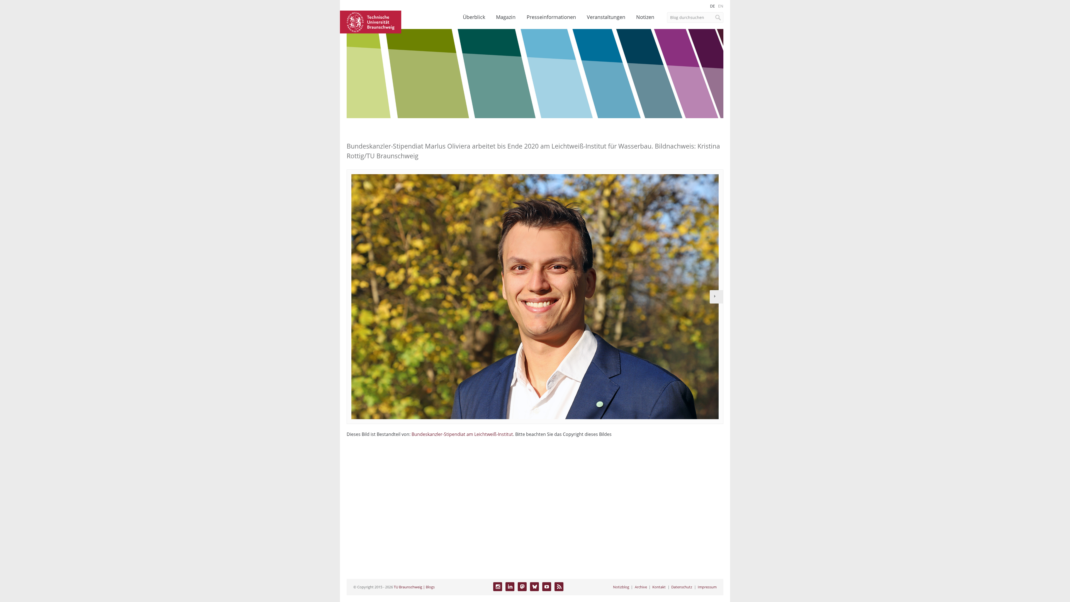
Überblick (474, 17)
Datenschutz (681, 586)
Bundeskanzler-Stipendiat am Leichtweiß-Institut (462, 434)
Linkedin (509, 586)
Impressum (707, 586)
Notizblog (621, 586)
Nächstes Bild (716, 297)
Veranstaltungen (606, 17)
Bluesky (534, 586)
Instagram (497, 586)
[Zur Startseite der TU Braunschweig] (370, 21)
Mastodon (522, 586)
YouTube (546, 586)
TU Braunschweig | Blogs (414, 586)
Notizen (645, 17)
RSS (559, 586)
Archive (641, 586)
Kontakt (659, 586)
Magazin (505, 17)
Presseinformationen (551, 17)
